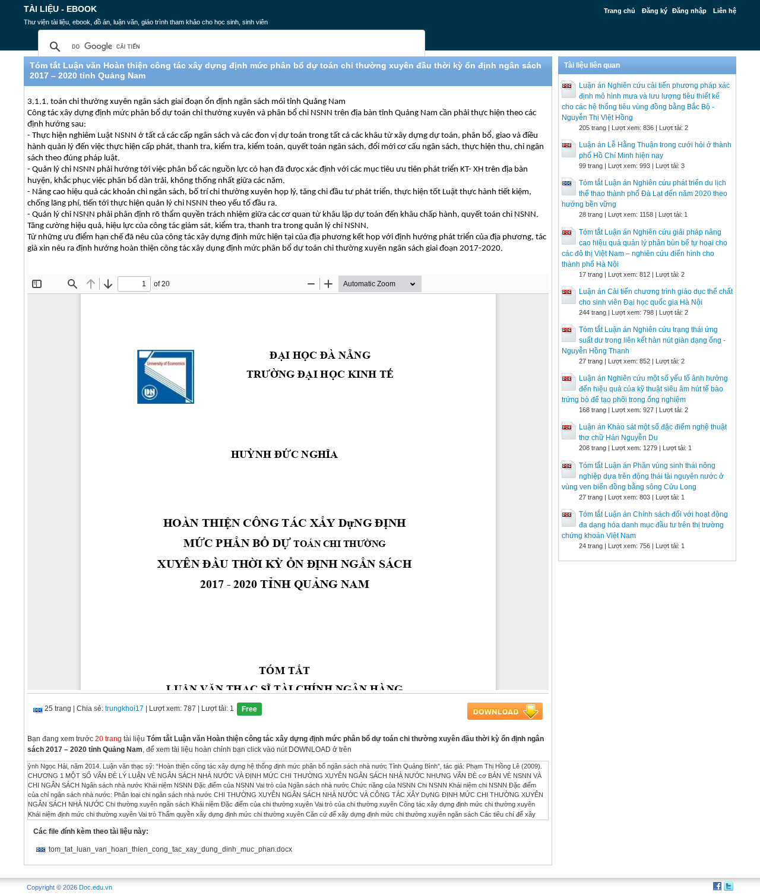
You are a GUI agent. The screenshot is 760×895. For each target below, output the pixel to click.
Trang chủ (619, 10)
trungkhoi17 (124, 708)
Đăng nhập (689, 10)
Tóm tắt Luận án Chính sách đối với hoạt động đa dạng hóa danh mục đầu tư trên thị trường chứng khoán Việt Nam (645, 525)
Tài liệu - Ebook (60, 9)
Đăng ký (654, 10)
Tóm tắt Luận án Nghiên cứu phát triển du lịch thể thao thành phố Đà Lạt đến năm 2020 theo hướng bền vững (644, 193)
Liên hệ (724, 10)
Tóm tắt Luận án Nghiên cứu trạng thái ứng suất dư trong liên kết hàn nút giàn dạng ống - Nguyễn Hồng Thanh (644, 340)
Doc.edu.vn (95, 887)
